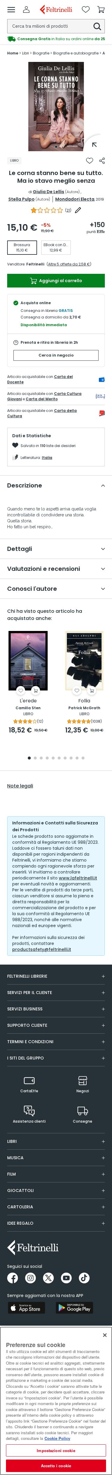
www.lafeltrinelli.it (78, 878)
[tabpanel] (56, 106)
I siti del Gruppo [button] (25, 1058)
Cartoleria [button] (20, 1207)
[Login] (26, 9)
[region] (56, 1401)
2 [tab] (35, 758)
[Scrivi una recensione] (78, 210)
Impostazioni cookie (56, 1450)
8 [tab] (71, 758)
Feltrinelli (35, 264)
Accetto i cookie (56, 1465)
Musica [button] (15, 1158)
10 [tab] (83, 758)
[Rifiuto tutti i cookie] (104, 1335)
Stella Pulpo (21, 199)
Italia (47, 457)
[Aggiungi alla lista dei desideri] (89, 161)
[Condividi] (102, 160)
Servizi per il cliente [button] (29, 993)
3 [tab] (41, 758)
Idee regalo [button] (20, 1223)
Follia (84, 701)
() (68, 210)
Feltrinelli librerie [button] (27, 976)
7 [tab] (65, 758)
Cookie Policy (57, 1438)
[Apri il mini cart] (101, 9)
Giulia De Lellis (48, 192)
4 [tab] (47, 758)
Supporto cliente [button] (27, 1025)
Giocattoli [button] (20, 1190)
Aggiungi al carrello (60, 281)
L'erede (28, 701)
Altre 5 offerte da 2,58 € (69, 264)
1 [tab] (56, 147)
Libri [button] (12, 1141)
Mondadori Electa (74, 199)
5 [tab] (53, 758)
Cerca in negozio (56, 355)
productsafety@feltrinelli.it (41, 949)
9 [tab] (77, 758)
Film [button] (11, 1174)
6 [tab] (59, 758)
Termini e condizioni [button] (30, 1042)
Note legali (20, 786)
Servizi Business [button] (24, 1009)
